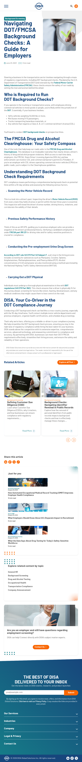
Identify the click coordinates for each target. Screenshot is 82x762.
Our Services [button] (11, 713)
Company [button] (9, 728)
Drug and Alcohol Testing (19, 579)
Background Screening (18, 576)
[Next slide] (74, 440)
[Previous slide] (68, 440)
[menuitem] (71, 6)
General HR (13, 572)
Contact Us (40, 647)
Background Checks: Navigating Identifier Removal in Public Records (59, 405)
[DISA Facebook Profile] (72, 758)
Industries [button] (9, 721)
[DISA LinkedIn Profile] (68, 758)
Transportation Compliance (20, 586)
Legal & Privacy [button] (12, 736)
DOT (9, 110)
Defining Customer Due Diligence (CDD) (20, 403)
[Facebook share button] (10, 462)
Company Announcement (19, 590)
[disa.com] (39, 6)
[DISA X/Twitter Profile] (76, 758)
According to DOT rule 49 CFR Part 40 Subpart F (25, 255)
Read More (27, 431)
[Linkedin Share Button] (5, 462)
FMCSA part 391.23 (18, 232)
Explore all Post (66, 362)
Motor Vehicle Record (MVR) (65, 199)
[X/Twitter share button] (14, 462)
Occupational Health (17, 583)
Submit (71, 693)
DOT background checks (34, 132)
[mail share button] (18, 462)
